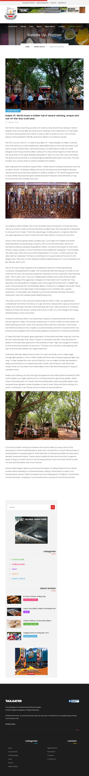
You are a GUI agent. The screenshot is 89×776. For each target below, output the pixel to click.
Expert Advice (50, 26)
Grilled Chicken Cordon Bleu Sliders (37, 621)
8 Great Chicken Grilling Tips (34, 596)
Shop (10, 748)
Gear (31, 26)
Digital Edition (52, 748)
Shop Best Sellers (29, 3)
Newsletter (62, 3)
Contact (53, 3)
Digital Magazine (43, 3)
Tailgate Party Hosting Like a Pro (36, 633)
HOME (27, 47)
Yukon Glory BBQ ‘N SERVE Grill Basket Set (39, 608)
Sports (39, 26)
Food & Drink (12, 26)
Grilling (23, 26)
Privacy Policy (10, 724)
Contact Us (51, 759)
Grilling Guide (18, 564)
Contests (61, 26)
